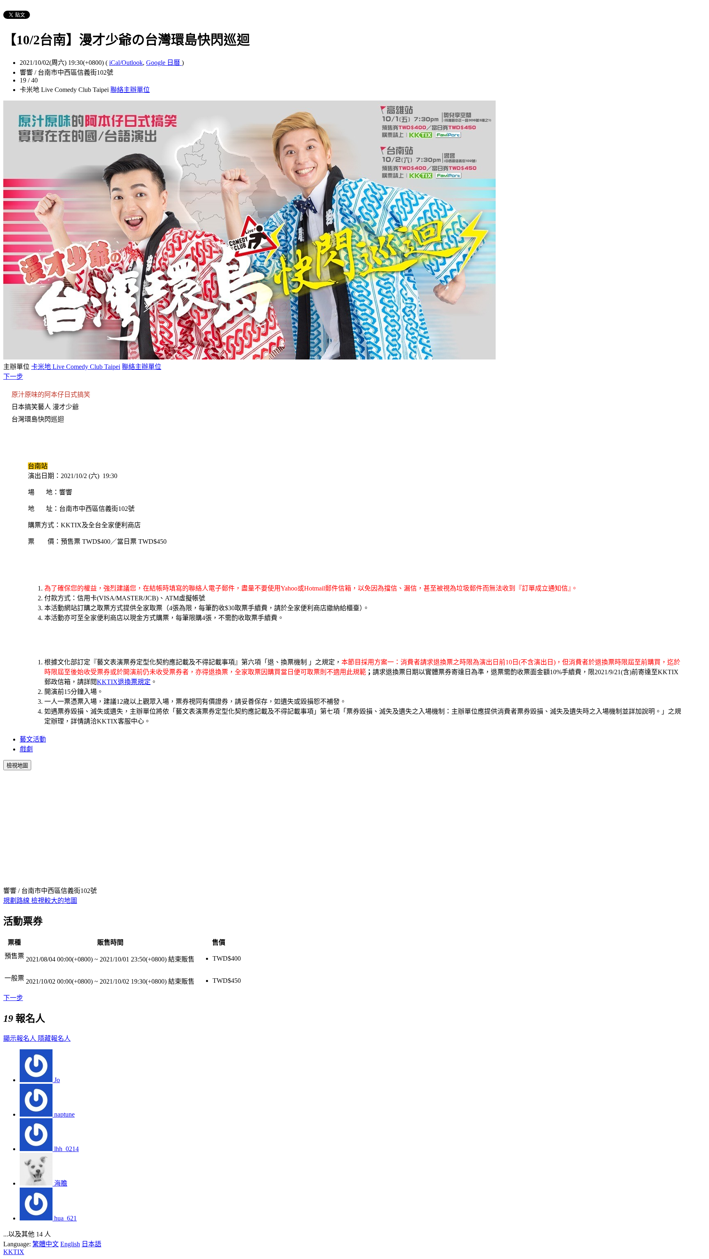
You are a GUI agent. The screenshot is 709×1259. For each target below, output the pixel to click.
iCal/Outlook (126, 62)
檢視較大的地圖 (54, 900)
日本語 (91, 1244)
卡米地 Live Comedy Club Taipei (75, 366)
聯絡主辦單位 (130, 89)
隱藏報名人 (54, 1038)
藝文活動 (33, 739)
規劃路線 (17, 900)
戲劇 (26, 749)
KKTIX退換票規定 (124, 681)
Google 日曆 (164, 62)
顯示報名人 (20, 1038)
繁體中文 (45, 1244)
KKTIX (13, 1251)
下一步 (13, 376)
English (70, 1244)
